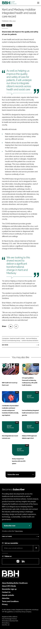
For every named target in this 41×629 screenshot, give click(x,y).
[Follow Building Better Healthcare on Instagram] (18, 562)
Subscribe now (13, 474)
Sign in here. (19, 531)
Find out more (7, 536)
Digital (3, 25)
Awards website (8, 595)
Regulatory (36, 364)
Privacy (5, 604)
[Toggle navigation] (38, 2)
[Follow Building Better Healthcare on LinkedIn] (23, 562)
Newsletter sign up (9, 589)
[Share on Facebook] (16, 326)
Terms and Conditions (10, 601)
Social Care (9, 25)
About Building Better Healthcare (15, 583)
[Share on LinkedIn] (11, 326)
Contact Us (6, 592)
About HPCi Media (9, 586)
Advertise (5, 598)
